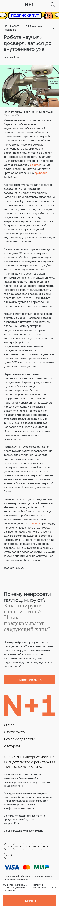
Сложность (14, 732)
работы (35, 164)
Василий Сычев (12, 57)
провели (34, 523)
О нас (9, 725)
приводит (40, 173)
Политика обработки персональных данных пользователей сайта (28, 878)
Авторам (12, 746)
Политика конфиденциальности (44, 886)
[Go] (6, 4)
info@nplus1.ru (35, 830)
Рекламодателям (19, 739)
